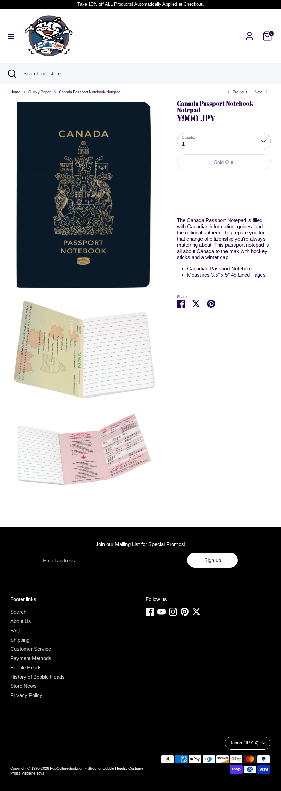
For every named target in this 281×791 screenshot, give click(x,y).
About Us (20, 621)
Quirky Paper (39, 92)
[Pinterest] (185, 612)
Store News (23, 686)
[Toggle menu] (11, 36)
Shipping (19, 640)
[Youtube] (161, 612)
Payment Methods (30, 658)
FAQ (15, 630)
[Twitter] (196, 612)
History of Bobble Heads (37, 677)
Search (18, 612)
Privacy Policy (26, 695)
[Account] (249, 32)
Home (15, 92)
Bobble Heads (26, 667)
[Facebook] (150, 612)
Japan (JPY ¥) (244, 742)
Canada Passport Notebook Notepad (89, 92)
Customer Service (30, 649)
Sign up (212, 560)
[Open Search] (11, 73)
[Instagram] (173, 612)
